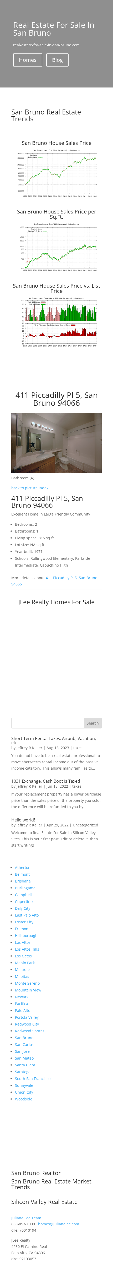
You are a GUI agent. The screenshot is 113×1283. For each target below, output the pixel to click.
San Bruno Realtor (36, 1173)
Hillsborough (26, 935)
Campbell (23, 894)
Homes (28, 59)
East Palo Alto (27, 915)
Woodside (23, 1098)
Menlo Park (25, 962)
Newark (21, 996)
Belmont (22, 874)
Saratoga (22, 1071)
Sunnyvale (24, 1085)
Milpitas (22, 976)
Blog (57, 59)
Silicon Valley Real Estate (44, 1201)
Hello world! (23, 820)
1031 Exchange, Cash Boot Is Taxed (45, 781)
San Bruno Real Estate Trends (46, 115)
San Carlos (24, 1044)
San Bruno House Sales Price (56, 142)
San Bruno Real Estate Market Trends (51, 1184)
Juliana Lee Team (26, 1217)
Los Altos (22, 942)
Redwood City (27, 1024)
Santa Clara (25, 1064)
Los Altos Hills (27, 949)
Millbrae (22, 969)
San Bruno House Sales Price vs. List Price (56, 288)
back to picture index (29, 487)
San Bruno (24, 1037)
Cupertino (24, 901)
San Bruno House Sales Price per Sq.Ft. (56, 214)
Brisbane (23, 881)
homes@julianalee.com (58, 1223)
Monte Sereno (27, 983)
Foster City (24, 921)
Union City (24, 1092)
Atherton (22, 867)
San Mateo (24, 1058)
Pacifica (21, 1003)
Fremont (22, 928)
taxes (78, 747)
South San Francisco (32, 1078)
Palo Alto (22, 1010)
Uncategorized (85, 825)
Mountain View (28, 990)
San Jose (22, 1051)
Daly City (22, 908)
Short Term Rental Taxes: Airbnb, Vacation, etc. (53, 740)
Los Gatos (23, 955)
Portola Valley (27, 1017)
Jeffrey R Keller (29, 747)
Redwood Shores (29, 1030)
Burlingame (25, 887)
